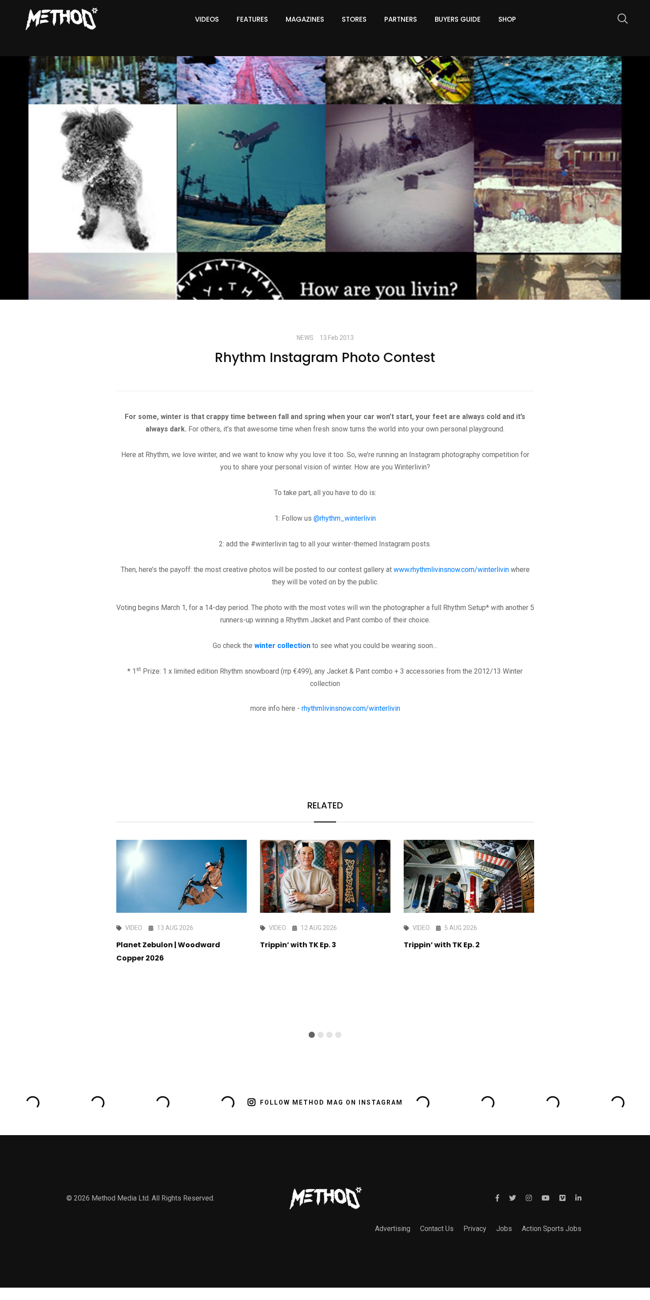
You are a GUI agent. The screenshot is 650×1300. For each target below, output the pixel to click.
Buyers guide (458, 19)
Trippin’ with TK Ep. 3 (298, 945)
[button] (312, 1035)
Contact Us (437, 1228)
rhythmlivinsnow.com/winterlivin (351, 708)
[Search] (618, 20)
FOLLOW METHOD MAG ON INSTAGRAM (331, 1102)
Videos (207, 19)
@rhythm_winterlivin (345, 518)
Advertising (392, 1228)
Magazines (305, 19)
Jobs (504, 1228)
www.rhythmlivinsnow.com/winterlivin (451, 569)
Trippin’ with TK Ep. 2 (442, 945)
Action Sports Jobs (551, 1228)
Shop (507, 19)
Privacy (474, 1228)
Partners (400, 19)
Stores (354, 19)
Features (252, 19)
